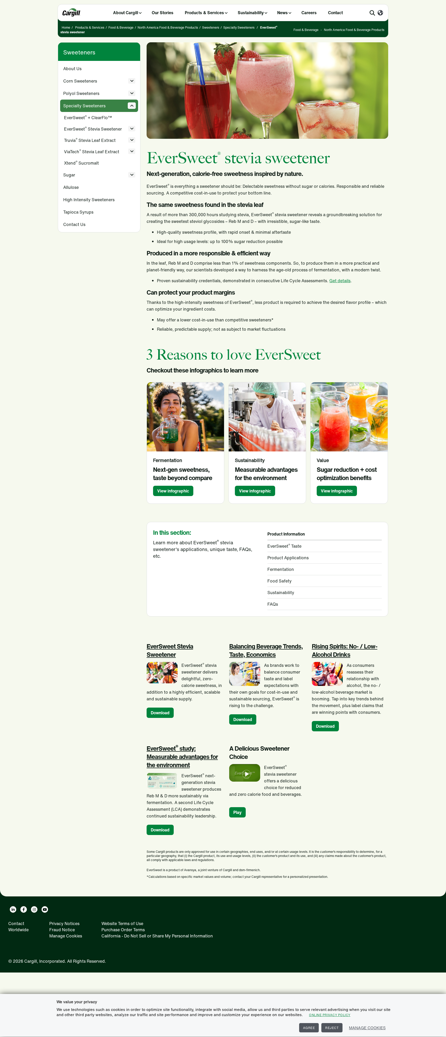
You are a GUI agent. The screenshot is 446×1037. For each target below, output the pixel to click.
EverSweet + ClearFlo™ (88, 117)
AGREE (309, 1028)
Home (66, 27)
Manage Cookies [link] (65, 936)
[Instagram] (34, 909)
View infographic (173, 491)
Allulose (71, 187)
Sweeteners (210, 27)
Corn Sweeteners (80, 81)
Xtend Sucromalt (81, 163)
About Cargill (125, 13)
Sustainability (251, 13)
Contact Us (74, 224)
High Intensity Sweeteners (89, 200)
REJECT (332, 1028)
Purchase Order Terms (123, 930)
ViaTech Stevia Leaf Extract (91, 151)
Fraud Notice (62, 930)
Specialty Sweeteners (238, 27)
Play (237, 812)
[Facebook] (23, 909)
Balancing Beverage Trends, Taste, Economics (266, 650)
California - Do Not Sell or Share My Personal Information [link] (157, 936)
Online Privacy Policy (330, 1015)
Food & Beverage (120, 27)
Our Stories (162, 13)
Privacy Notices (64, 923)
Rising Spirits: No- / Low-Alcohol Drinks (344, 650)
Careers (309, 13)
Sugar (69, 175)
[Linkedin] (13, 909)
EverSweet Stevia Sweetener (93, 129)
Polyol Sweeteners (81, 93)
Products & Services (204, 13)
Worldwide (18, 930)
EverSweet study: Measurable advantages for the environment (182, 756)
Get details (340, 281)
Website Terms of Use (122, 923)
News (282, 13)
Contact (335, 13)
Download (160, 713)
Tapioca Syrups (78, 212)
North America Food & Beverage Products (168, 27)
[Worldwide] (380, 13)
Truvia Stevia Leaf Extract (90, 140)
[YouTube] (45, 909)
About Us (72, 69)
